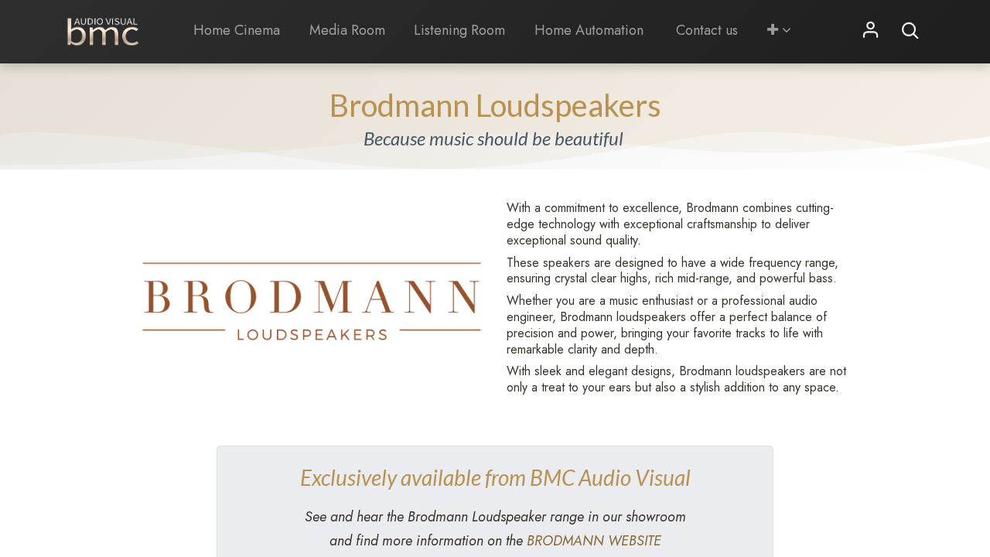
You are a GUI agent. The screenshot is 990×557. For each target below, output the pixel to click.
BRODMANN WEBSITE (594, 541)
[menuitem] (236, 30)
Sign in (871, 31)
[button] (779, 30)
